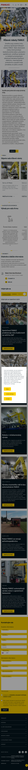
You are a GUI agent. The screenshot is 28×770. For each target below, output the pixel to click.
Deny (7, 389)
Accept (8, 399)
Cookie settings (10, 394)
